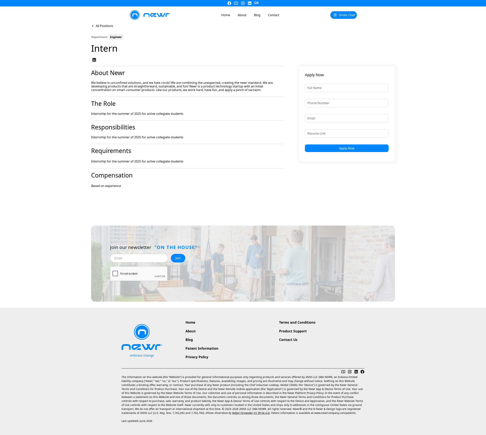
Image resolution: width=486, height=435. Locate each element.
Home (190, 322)
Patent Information (202, 348)
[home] (149, 15)
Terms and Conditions (297, 322)
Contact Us (288, 339)
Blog (189, 339)
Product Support (293, 331)
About (190, 331)
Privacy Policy (196, 357)
